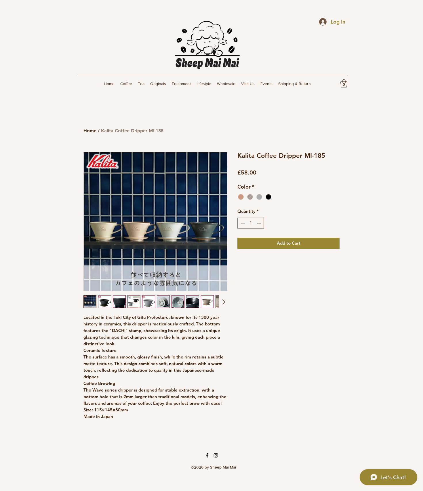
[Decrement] (242, 223)
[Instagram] (216, 455)
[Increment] (259, 223)
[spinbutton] (251, 223)
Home (89, 130)
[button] (343, 83)
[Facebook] (207, 455)
